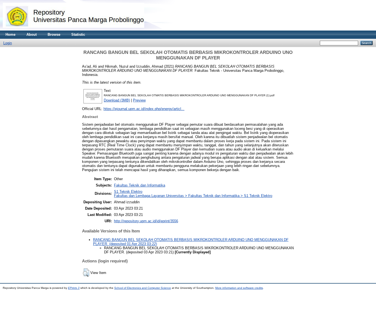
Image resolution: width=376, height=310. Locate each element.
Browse (54, 34)
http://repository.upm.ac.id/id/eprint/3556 (146, 221)
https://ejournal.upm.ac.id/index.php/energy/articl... (143, 109)
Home (10, 34)
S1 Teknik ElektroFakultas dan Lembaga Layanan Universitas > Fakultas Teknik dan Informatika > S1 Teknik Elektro (193, 194)
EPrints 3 (74, 287)
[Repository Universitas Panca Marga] (73, 29)
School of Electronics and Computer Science (142, 287)
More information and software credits (239, 287)
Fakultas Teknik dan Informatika (139, 185)
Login (7, 43)
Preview (139, 100)
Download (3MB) (117, 100)
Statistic (78, 34)
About (31, 34)
